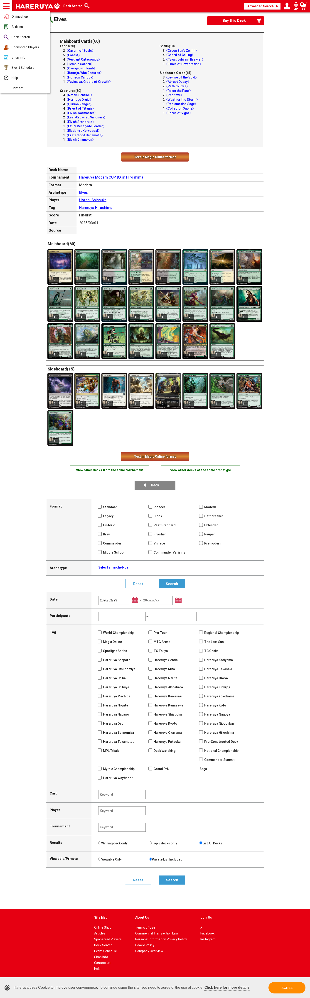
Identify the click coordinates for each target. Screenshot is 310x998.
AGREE (287, 988)
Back (155, 485)
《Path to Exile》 (177, 86)
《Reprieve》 (174, 95)
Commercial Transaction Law (156, 933)
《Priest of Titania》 (80, 108)
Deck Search (21, 37)
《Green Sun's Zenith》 (182, 50)
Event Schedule (23, 67)
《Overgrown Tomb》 (81, 68)
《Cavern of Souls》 (80, 50)
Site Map (100, 917)
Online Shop (102, 927)
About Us (142, 917)
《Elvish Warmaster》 (81, 113)
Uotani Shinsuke (92, 200)
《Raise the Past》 (178, 91)
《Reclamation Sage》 (181, 104)
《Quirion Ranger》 (79, 104)
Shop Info (18, 57)
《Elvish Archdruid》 (80, 122)
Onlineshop (20, 16)
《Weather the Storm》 (182, 99)
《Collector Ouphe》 (180, 108)
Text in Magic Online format (155, 157)
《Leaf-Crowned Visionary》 (86, 117)
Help (15, 78)
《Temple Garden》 (79, 64)
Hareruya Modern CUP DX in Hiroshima (111, 177)
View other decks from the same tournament (109, 470)
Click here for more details (226, 987)
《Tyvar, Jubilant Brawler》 (185, 59)
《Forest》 (73, 55)
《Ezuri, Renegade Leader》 (85, 126)
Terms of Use (145, 927)
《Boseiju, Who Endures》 (84, 73)
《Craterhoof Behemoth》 (84, 135)
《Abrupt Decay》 (178, 81)
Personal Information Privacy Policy (161, 939)
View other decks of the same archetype (200, 470)
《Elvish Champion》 (80, 139)
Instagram (208, 939)
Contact (18, 88)
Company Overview (149, 951)
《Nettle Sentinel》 (79, 95)
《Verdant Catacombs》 (83, 59)
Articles (17, 27)
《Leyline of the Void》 (181, 77)
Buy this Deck (234, 20)
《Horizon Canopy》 (80, 77)
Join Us (206, 917)
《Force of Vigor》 (178, 113)
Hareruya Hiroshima (95, 208)
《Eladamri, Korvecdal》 (83, 130)
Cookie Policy (144, 945)
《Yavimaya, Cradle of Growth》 (88, 81)
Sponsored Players (25, 47)
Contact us (102, 963)
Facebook (207, 933)
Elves (83, 192)
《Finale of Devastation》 (184, 64)
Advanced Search (260, 6)
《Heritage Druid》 (79, 99)
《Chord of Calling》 (180, 55)
